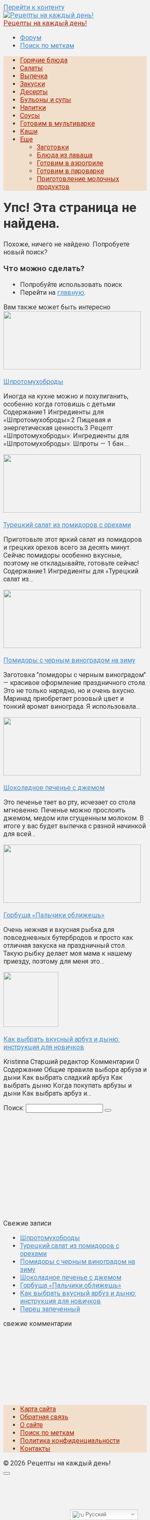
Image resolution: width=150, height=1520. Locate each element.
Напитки (33, 108)
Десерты (34, 92)
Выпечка (34, 76)
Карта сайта (38, 1409)
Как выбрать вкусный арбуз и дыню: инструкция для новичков (78, 1297)
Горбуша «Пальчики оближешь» (70, 1285)
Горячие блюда (44, 60)
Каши (29, 131)
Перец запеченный (50, 1309)
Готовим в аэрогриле (70, 163)
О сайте (31, 1425)
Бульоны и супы (45, 100)
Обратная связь (44, 1417)
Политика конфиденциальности (70, 1441)
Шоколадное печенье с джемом (70, 1277)
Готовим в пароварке (70, 171)
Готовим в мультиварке (57, 123)
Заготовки (53, 147)
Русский (95, 1514)
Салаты (31, 68)
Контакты (35, 1449)
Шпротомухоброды (50, 1238)
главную (70, 293)
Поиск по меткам (47, 46)
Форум (30, 38)
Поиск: (14, 1108)
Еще (26, 139)
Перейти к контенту (34, 7)
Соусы (30, 116)
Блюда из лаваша (64, 155)
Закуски (32, 84)
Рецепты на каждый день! (45, 23)
